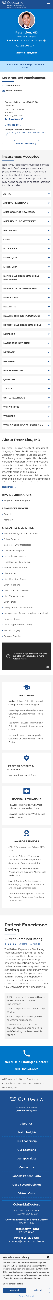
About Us (26, 1124)
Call (26, 1069)
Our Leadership (27, 1141)
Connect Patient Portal (26, 1176)
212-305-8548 (26, 1232)
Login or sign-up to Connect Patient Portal (26, 132)
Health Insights (26, 1132)
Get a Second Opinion (26, 1185)
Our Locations (26, 1150)
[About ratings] (45, 40)
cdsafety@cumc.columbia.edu (26, 1241)
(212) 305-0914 (27, 45)
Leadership (26, 65)
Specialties (12, 65)
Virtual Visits (26, 1193)
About (25, 68)
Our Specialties (26, 1159)
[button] (26, 143)
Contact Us (26, 1167)
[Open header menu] (48, 4)
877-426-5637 (26, 1223)
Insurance (39, 65)
